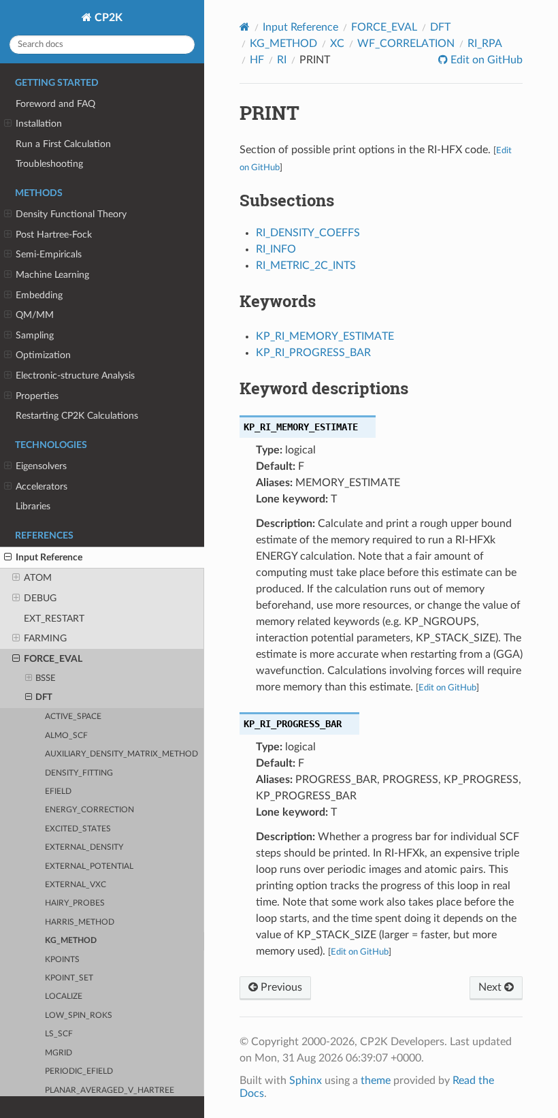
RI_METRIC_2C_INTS (306, 265)
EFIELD (58, 791)
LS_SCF (59, 1034)
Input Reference (49, 557)
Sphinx (305, 1080)
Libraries (33, 506)
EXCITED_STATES (78, 829)
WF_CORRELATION (406, 43)
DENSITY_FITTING (79, 773)
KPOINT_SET (69, 978)
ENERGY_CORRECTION (89, 810)
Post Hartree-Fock (54, 234)
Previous (280, 987)
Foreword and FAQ (55, 104)
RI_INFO (276, 249)
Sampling (35, 335)
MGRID (58, 1053)
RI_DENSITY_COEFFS (308, 232)
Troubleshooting (49, 164)
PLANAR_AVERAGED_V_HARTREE (109, 1090)
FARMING (45, 638)
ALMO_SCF (66, 735)
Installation (39, 123)
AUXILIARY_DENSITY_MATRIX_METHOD (121, 754)
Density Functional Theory (71, 214)
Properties (37, 396)
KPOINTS (62, 959)
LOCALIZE (63, 996)
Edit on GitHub (485, 59)
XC (337, 43)
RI (281, 59)
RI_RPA (484, 43)
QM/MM (35, 315)
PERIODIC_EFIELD (79, 1071)
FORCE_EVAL (53, 659)
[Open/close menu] (8, 124)
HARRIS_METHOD (79, 922)
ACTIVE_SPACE (73, 716)
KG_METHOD (71, 940)
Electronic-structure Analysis (75, 375)
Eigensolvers (41, 466)
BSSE (45, 678)
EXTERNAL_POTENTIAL (89, 866)
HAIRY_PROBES (75, 903)
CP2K (107, 17)
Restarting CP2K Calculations (77, 416)
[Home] (245, 27)
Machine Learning (52, 275)
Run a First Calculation (63, 144)
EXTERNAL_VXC (75, 885)
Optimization (43, 355)
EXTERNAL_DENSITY (84, 847)
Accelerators (41, 486)
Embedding (39, 295)
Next (491, 987)
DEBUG (40, 598)
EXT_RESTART (54, 618)
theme (376, 1080)
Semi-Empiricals (49, 254)
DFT (43, 697)
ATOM (38, 578)
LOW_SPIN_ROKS (78, 1015)
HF (257, 59)
